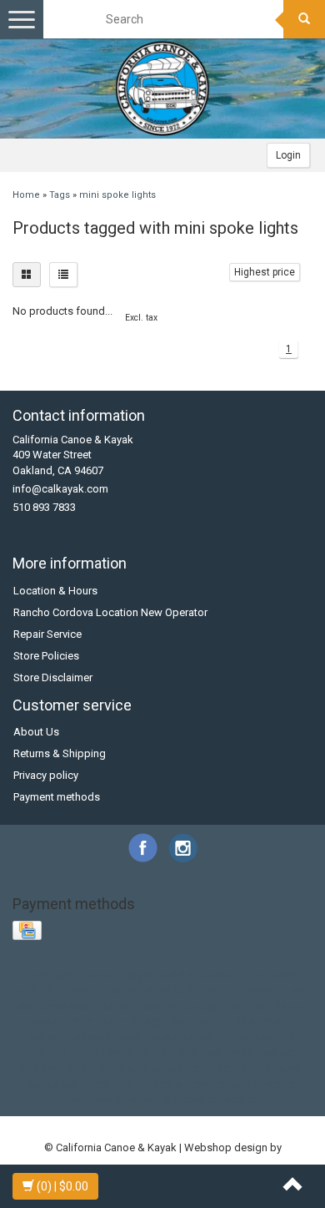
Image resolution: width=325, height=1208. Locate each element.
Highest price (264, 272)
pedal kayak (102, 1052)
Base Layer (49, 975)
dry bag (201, 1006)
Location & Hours (55, 590)
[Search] (304, 19)
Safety (123, 990)
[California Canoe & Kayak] (162, 88)
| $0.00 (62, 1186)
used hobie (113, 1084)
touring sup (50, 1084)
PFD (54, 990)
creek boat (67, 1006)
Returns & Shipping (59, 753)
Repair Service (47, 634)
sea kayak (228, 1052)
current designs (138, 1006)
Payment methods (56, 797)
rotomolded (168, 1052)
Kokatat (218, 975)
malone (48, 1052)
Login (288, 155)
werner (281, 1084)
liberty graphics (257, 1037)
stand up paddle (158, 1068)
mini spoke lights (117, 195)
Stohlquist (170, 990)
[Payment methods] (28, 931)
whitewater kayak (114, 1099)
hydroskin (194, 1021)
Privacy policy (45, 775)
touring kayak (269, 1068)
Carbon (100, 975)
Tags (59, 195)
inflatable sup (259, 1021)
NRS (27, 990)
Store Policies (46, 655)
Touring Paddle (238, 990)
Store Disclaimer (52, 677)
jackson (46, 1037)
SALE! (86, 990)
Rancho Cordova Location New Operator (110, 612)
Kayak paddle (159, 975)
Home (26, 195)
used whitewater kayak (203, 1084)
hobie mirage (131, 1021)
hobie (78, 1021)
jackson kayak (107, 1037)
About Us (36, 731)
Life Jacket (271, 975)
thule (217, 1068)
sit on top (89, 1068)
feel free (248, 1006)
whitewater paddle (207, 1099)
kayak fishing (180, 1037)
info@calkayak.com (60, 489)
